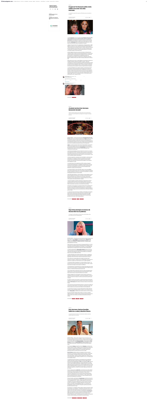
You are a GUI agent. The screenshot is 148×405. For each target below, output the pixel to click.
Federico (76, 229)
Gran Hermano (82, 142)
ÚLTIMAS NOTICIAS (16, 1)
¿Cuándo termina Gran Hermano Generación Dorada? (53, 14)
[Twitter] (53, 9)
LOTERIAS (47, 1)
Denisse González (80, 326)
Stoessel (72, 37)
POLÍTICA (22, 1)
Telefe (68, 140)
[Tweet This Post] (87, 113)
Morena (87, 229)
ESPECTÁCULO (43, 1)
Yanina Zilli (82, 194)
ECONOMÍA (26, 1)
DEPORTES (38, 1)
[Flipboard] (55, 9)
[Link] (89, 113)
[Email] (57, 9)
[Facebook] (50, 9)
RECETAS (57, 1)
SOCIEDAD (30, 1)
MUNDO (34, 1)
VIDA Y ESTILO (52, 1)
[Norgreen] (54, 21)
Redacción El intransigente (72, 17)
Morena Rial (72, 281)
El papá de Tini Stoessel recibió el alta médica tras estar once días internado (53, 6)
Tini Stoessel (74, 97)
